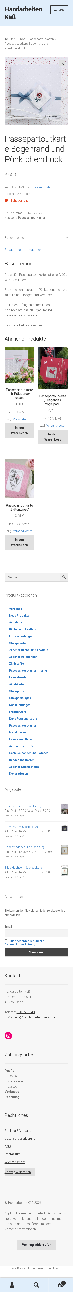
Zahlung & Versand (18, 1131)
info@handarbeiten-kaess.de (35, 1017)
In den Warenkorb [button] (19, 430)
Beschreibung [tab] (14, 238)
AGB (8, 1146)
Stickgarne (16, 691)
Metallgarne (17, 732)
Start (12, 39)
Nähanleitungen (19, 705)
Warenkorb (56, 1281)
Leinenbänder (18, 677)
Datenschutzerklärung (20, 1139)
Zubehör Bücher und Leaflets (28, 650)
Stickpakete (17, 643)
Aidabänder (17, 684)
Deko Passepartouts (23, 718)
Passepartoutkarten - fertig (28, 670)
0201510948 (26, 1012)
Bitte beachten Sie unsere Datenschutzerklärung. (24, 942)
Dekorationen (18, 773)
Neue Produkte (19, 615)
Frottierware (17, 711)
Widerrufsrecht (15, 1162)
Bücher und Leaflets (22, 629)
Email (8, 926)
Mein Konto (12, 1285)
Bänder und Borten (21, 760)
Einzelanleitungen (21, 636)
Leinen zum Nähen (21, 739)
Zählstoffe (16, 663)
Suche (36, 1285)
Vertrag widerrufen (18, 1172)
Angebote (15, 622)
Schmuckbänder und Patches (28, 753)
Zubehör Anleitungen (23, 656)
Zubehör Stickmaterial (24, 766)
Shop (21, 39)
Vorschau (15, 608)
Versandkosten (42, 187)
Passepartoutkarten (41, 39)
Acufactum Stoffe (21, 746)
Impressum (12, 1154)
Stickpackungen (20, 698)
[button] (62, 63)
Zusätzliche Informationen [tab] (23, 250)
